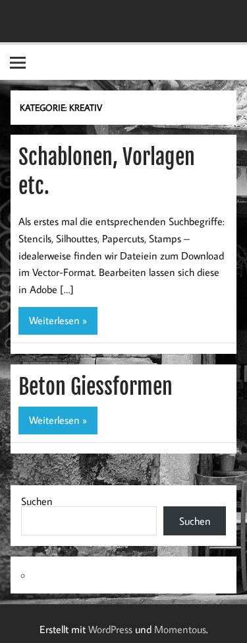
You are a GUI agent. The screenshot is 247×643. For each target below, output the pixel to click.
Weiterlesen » (58, 320)
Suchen (37, 501)
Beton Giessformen (95, 387)
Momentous (180, 629)
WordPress (110, 629)
